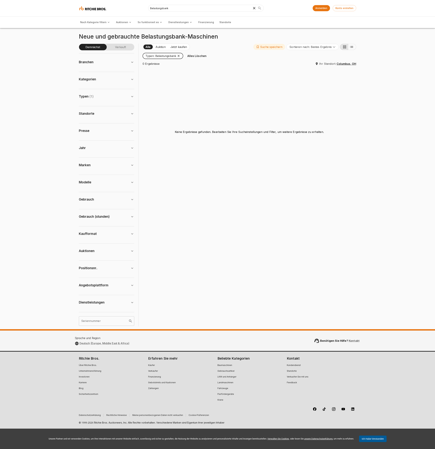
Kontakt (354, 340)
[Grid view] (344, 47)
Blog (81, 388)
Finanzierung (206, 22)
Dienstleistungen (178, 22)
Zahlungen (153, 388)
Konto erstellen (344, 8)
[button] (269, 47)
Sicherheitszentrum (88, 394)
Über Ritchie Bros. (88, 365)
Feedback (292, 382)
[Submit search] (260, 8)
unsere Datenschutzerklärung (318, 438)
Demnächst (92, 47)
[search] (130, 321)
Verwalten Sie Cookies (278, 438)
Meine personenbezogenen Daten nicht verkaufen (157, 415)
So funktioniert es (148, 22)
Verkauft (120, 47)
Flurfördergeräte (226, 394)
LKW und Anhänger (227, 376)
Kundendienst (294, 365)
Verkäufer (153, 371)
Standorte (225, 22)
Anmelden (321, 8)
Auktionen (122, 22)
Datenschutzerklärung (90, 415)
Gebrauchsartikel (226, 371)
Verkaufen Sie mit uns (297, 376)
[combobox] (312, 47)
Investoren (84, 376)
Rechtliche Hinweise (116, 415)
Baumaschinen (225, 365)
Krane (220, 400)
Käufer (151, 365)
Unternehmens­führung (90, 371)
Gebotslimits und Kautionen (162, 382)
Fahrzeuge (223, 388)
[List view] (352, 47)
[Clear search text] (254, 8)
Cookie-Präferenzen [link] (199, 415)
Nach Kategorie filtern (93, 22)
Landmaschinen (225, 382)
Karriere (83, 382)
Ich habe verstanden (373, 438)
